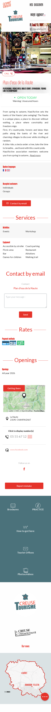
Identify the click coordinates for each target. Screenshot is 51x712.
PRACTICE (38, 509)
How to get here (25, 531)
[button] (38, 15)
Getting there (14, 388)
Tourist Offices (25, 552)
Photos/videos (25, 574)
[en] (44, 15)
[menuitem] (39, 5)
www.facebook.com (19, 449)
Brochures (13, 509)
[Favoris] (34, 15)
